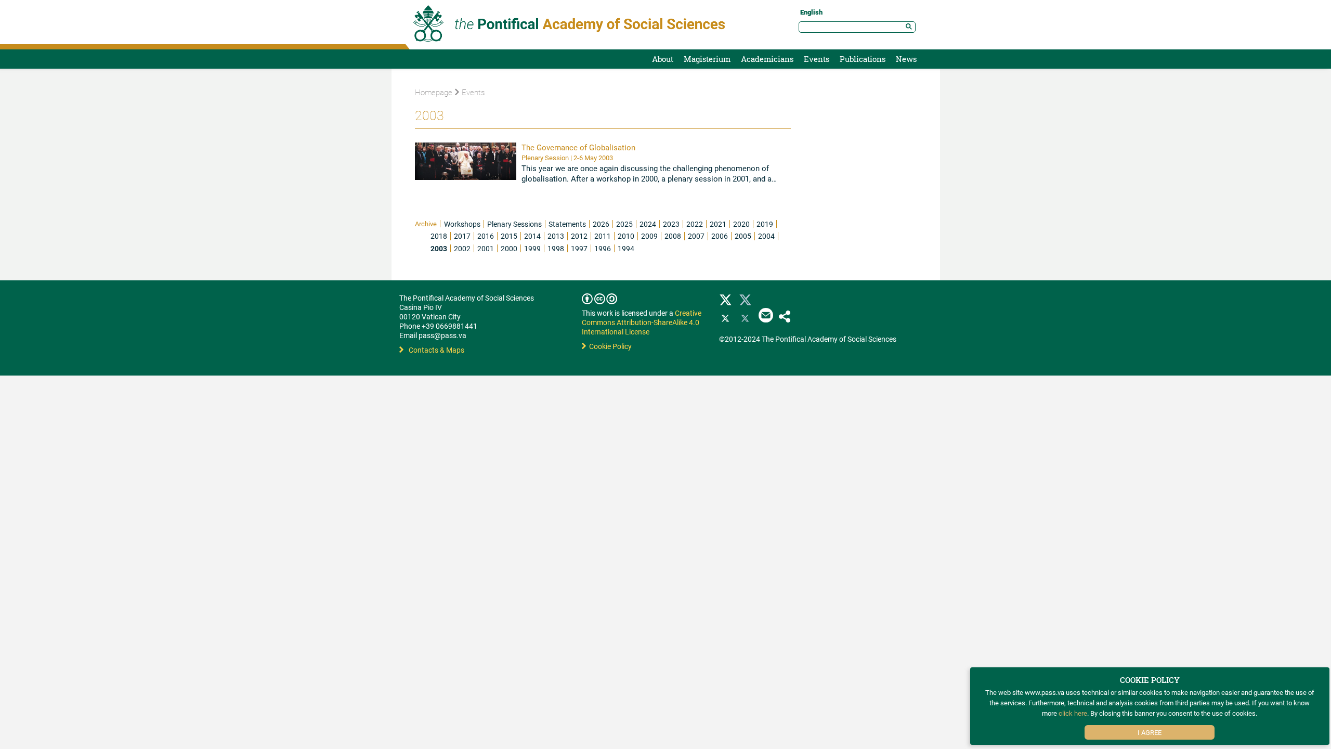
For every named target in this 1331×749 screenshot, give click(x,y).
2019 (764, 224)
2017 (462, 236)
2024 (648, 224)
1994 (626, 248)
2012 (579, 236)
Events (816, 59)
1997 (579, 248)
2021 (718, 224)
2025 (624, 224)
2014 (532, 236)
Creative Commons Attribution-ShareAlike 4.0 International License (641, 322)
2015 (509, 236)
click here (1073, 713)
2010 (626, 236)
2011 (602, 236)
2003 (438, 248)
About (662, 59)
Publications (862, 59)
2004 (766, 236)
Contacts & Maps (436, 350)
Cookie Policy (609, 346)
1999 (532, 248)
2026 (601, 224)
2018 (438, 236)
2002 (462, 248)
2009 (649, 236)
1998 (555, 248)
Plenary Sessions (514, 224)
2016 (485, 236)
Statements (567, 224)
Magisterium (707, 59)
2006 (719, 236)
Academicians (767, 59)
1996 (602, 248)
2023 (671, 224)
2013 (555, 236)
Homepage (433, 92)
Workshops (462, 224)
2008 (672, 236)
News (906, 59)
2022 (694, 224)
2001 (485, 248)
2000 (509, 248)
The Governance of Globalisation (578, 147)
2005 (743, 236)
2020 (741, 224)
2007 (696, 236)
